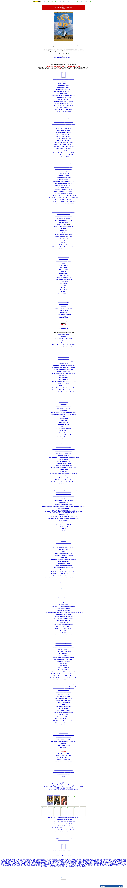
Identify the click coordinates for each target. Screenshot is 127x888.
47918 (58, 661)
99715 (57, 737)
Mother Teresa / (106, 862)
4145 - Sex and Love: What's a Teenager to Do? (63, 634)
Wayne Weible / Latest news (99, 865)
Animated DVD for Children (63, 85)
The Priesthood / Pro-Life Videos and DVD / (58, 863)
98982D (57, 755)
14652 (58, 620)
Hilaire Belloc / (27, 860)
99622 (59, 731)
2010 (60, 622)
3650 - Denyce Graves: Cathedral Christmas (63, 628)
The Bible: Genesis (63, 242)
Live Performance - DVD (63, 328)
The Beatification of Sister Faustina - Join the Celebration (63, 367)
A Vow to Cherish (63, 312)
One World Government (63, 520)
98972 (56, 698)
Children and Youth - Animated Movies (63, 393)
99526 (56, 722)
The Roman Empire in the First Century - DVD (61, 212)
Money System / (99, 862)
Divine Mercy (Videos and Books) (63, 408)
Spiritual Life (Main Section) (63, 561)
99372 (60, 708)
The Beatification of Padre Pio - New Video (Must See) (63, 365)
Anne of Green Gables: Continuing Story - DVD (61, 124)
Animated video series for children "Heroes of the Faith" (63, 346)
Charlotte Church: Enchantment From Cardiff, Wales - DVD (61, 207)
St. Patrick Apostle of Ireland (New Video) (63, 565)
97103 (52, 686)
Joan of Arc (63, 271)
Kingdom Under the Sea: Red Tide (64, 277)
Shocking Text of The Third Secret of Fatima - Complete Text (63, 783)
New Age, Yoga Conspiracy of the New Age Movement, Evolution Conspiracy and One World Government (63, 506)
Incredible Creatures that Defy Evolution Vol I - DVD (61, 201)
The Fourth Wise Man (63, 238)
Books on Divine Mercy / (59, 860)
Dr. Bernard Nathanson (35, 861)
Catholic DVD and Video (63, 81)
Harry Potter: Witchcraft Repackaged (63, 447)
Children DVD (63, 395)
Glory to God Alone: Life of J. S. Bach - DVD (62, 146)
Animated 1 (69, 859)
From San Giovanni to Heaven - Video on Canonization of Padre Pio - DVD (63, 817)
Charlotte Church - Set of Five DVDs (61, 210)
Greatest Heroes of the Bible (63, 257)
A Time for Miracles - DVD (61, 148)
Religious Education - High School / (22, 864)
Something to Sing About (63, 295)
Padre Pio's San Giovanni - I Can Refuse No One (63, 524)
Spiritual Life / (12, 865)
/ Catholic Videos (25, 859)
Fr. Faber (115, 865)
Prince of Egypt (63, 289)
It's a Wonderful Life (63, 259)
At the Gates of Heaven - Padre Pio (63, 355)
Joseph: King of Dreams (63, 273)
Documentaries (63, 410)
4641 (59, 649)
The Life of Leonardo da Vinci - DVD (61, 167)
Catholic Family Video (63, 385)
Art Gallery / (3, 860)
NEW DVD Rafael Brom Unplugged (63, 317)
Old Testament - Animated (63, 514)
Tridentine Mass (63, 569)
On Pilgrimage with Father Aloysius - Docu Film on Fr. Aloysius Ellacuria (63, 518)
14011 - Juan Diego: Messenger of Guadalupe (63, 618)
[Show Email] (119, 886)
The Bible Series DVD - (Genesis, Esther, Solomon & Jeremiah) (63, 246)
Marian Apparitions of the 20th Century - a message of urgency (63, 483)
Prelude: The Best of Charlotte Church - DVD (61, 158)
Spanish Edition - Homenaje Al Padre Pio (63, 553)
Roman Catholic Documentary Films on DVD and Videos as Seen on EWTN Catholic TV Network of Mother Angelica (63, 485)
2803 (55, 624)
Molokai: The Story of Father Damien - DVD (61, 152)
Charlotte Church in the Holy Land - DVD (61, 191)
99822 (52, 741)
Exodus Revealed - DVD (61, 130)
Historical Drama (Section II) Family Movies (63, 453)
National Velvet (63, 283)
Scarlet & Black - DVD (61, 107)
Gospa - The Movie (63, 442)
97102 (52, 683)
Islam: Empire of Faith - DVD (61, 205)
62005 (61, 665)
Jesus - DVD (61, 222)
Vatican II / (64, 865)
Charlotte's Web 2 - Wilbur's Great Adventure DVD (61, 95)
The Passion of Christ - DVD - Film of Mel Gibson (63, 79)
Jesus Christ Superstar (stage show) (63, 261)
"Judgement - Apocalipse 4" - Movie (63, 463)
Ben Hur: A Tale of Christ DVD (61, 185)
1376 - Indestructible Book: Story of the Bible (63, 616)
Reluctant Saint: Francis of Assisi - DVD (62, 154)
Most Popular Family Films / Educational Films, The (63, 496)
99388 (55, 712)
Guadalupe (63, 445)
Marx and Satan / (66, 862)
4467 (56, 645)
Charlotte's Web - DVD (61, 171)
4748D (53, 763)
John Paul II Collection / (13, 862)
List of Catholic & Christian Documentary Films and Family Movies (63, 473)
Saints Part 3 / (74, 864)
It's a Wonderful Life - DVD (61, 160)
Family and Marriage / (69, 861)
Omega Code (63, 285)
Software (63, 551)
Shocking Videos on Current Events (63, 543)
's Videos (63, 416)
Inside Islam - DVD (61, 156)
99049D (58, 774)
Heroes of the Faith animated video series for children (64, 449)
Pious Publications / (46, 863)
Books (52, 860)
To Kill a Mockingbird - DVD (61, 111)
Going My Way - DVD (61, 113)
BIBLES (63, 782)
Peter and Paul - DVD (61, 140)
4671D (57, 765)
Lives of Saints (63, 471)
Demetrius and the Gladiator (63, 252)
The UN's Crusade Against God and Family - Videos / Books (63, 571)
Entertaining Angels (63, 255)
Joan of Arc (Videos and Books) (63, 461)
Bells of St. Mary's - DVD (61, 162)
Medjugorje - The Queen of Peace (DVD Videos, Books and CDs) (63, 490)
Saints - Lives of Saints (63, 549)
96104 (51, 677)
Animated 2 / (74, 859)
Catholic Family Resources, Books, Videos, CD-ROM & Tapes (63, 381)
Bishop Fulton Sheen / (46, 860)
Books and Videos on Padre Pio (63, 784)
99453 (56, 718)
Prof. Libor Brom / (105, 863)
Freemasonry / (85, 861)
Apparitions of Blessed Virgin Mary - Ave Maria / (112, 859)
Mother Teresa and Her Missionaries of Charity (63, 500)
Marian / (45, 862)
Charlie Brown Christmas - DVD (61, 169)
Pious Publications (63, 528)
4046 (60, 632)
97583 (59, 690)
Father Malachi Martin (63, 430)
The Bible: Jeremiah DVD (61, 177)
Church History (99, 860)
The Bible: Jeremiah (63, 244)
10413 (58, 610)
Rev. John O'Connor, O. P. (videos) (63, 428)
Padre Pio (64, 522)
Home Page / (3, 859)
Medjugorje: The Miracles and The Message (63, 487)
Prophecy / (75, 863)
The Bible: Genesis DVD (62, 179)
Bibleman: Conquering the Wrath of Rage (63, 234)
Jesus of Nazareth (63, 267)
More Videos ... (63, 747)
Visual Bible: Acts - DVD (62, 93)
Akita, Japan (63, 340)
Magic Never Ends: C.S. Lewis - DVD (61, 91)
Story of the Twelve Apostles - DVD (62, 142)
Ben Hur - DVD (61, 173)
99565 (54, 726)
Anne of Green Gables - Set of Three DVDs (61, 203)
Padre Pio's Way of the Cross (63, 526)
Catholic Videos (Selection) (63, 383)
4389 (56, 641)
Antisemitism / (64, 859)
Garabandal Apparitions (63, 438)
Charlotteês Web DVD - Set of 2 (61, 199)
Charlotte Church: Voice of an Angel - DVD (61, 181)
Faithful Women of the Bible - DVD (62, 183)
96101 (52, 671)
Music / (110, 862)
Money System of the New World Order (63, 494)
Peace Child (63, 287)
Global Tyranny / (108, 861)
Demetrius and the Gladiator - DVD (62, 103)
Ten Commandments (63, 304)
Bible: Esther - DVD (62, 175)
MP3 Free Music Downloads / (118, 862)
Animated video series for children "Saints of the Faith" (63, 344)
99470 (54, 720)
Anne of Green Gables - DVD (61, 120)
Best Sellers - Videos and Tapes (63, 371)
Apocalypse (63, 228)
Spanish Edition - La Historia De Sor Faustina (63, 555)
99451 (58, 716)
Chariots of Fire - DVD (61, 224)
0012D (54, 772)
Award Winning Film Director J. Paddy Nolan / (85, 865)
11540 (57, 614)
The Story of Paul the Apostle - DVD (61, 144)
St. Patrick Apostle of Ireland (82, 864)
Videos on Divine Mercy (63, 579)
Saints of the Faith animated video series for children (63, 547)
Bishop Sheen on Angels (63, 357)
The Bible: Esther (63, 240)
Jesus (63, 263)
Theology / (33, 865)
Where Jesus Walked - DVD (61, 165)
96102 (52, 673)
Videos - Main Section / (71, 865)
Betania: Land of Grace (63, 375)
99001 (57, 700)
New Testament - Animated (63, 508)
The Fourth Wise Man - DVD (61, 138)
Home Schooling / (4, 862)
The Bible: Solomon (63, 248)
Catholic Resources (18, 859)
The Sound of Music (63, 297)
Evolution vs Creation (63, 418)
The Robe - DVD (61, 117)
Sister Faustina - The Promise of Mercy (64, 545)
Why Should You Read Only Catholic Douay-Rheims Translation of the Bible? (63, 789)
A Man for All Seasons (63, 281)
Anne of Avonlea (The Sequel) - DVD (61, 122)
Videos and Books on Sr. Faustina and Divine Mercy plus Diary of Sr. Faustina (63, 785)
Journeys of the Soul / (27, 862)
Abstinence (63, 336)
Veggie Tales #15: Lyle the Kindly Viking (63, 308)
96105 (53, 679)
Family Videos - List (63, 422)
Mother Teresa (83, 866)
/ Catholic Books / (32, 859)
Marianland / (40, 862)
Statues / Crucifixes (10, 859)
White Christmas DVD (61, 214)
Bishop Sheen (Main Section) (63, 359)
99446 (60, 714)
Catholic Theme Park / (68, 860)
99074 (58, 702)
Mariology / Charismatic (57, 862)
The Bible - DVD (61, 115)
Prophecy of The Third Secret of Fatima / (86, 863)
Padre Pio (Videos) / (30, 863)
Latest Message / (34, 862)
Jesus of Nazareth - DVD (61, 97)
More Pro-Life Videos (63, 534)
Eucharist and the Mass (59, 861)
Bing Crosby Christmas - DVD (62, 132)
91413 (59, 669)
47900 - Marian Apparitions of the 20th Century (63, 659)
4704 (60, 653)
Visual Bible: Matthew (63, 310)
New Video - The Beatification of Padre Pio (63, 504)
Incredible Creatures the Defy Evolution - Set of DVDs (61, 195)
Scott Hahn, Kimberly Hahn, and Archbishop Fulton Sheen (100, 864)
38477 (60, 630)
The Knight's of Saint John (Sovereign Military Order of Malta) (63, 467)
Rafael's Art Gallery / (98, 863)
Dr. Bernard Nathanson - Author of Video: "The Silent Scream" (63, 412)
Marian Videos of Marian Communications (63, 479)
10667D (56, 770)
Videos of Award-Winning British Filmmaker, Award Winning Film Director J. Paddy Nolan (63, 577)
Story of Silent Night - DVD (61, 134)
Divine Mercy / (18, 861)
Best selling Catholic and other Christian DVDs (63, 226)
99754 (58, 739)
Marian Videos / (50, 862)
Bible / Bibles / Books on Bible (36, 860)
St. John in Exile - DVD (61, 218)
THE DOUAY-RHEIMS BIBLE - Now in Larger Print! (63, 788)
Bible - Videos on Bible (63, 377)
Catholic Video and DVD (63, 379)
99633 (60, 733)
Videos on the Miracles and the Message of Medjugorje (63, 575)
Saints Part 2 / (68, 864)
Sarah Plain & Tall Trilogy (63, 293)
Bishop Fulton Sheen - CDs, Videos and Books (63, 787)
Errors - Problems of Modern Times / (48, 861)
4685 (56, 651)
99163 (59, 704)
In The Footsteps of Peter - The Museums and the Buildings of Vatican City (63, 457)
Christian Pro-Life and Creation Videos (63, 397)
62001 (61, 663)
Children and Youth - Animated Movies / (80, 860)
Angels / (59, 859)
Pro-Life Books (70, 863)
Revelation (63, 291)
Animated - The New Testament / (83, 859)
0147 (60, 604)
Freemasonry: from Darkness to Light (63, 434)
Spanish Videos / (6, 865)
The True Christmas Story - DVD (61, 216)
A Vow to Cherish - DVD (61, 187)
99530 (57, 724)
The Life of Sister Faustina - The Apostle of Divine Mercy (63, 475)
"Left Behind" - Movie (63, 469)
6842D (58, 759)
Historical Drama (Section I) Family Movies (63, 451)
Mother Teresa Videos (63, 502)
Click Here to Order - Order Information (62, 57)
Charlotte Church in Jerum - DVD (62, 193)
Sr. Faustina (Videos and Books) (63, 563)
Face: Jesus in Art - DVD (62, 87)
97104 (54, 688)
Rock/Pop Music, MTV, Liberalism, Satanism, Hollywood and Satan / (42, 864)
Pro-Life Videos (63, 532)
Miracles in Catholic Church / (90, 862)
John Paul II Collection (63, 459)
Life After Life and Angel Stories (63, 477)
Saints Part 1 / (62, 864)
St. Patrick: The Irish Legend (63, 302)
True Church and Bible (40, 865)
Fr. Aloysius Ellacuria (63, 432)
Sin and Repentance (109, 865)
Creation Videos (63, 420)
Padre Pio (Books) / (38, 863)
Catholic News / (55, 859)
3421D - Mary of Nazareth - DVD (63, 768)
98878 (58, 696)
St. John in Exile (63, 300)
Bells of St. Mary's (63, 230)
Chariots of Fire (63, 250)
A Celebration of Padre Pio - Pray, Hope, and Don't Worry (63, 391)
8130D (56, 761)
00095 (58, 602)
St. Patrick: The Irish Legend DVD (61, 220)
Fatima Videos (63, 426)
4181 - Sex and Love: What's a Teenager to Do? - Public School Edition (63, 636)
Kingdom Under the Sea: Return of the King (63, 279)
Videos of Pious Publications (64, 745)
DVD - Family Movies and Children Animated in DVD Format (63, 414)
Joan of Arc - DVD (61, 99)
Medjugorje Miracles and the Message (77, 862)
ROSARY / (57, 864)
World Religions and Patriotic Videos (63, 581)
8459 (59, 667)
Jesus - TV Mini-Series (63, 269)
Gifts (94, 861)
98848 (57, 692)
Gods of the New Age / (100, 861)
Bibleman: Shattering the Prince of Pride (63, 236)
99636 (54, 735)
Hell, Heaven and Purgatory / (120, 861)
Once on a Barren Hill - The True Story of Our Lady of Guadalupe (63, 516)
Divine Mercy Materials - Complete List (63, 314)
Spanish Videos (63, 557)
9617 (60, 681)
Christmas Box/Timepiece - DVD (61, 109)
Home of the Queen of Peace (63, 455)
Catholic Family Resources (9, 861)
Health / (112, 861)
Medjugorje (63, 743)
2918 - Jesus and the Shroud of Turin (63, 626)
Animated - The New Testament (63, 348)
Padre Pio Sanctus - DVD (63, 753)
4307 (59, 638)
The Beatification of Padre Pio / (18, 860)
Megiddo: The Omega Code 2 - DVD (61, 105)
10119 (58, 608)
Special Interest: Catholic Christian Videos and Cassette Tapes (63, 559)
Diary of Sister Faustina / (26, 861)
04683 (53, 606)
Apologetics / (123, 859)
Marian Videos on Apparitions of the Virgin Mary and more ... (63, 481)
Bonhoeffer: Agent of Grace (61, 128)
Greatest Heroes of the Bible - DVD (61, 101)
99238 (57, 706)
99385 (58, 710)
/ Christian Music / (48, 859)
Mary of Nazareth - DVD (61, 126)
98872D (58, 757)
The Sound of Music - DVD (61, 89)
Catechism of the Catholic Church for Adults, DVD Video (63, 389)
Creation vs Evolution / (107, 860)
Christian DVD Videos (63, 400)
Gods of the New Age (63, 440)
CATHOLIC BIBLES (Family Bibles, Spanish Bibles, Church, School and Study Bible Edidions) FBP (63, 786)
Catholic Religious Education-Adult (115, 863)
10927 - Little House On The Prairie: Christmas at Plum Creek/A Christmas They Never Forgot (64, 612)
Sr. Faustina (17, 865)
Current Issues (63, 404)
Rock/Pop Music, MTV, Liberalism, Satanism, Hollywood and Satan (63, 539)
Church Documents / (92, 860)
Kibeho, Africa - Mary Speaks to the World (63, 465)
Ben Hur (63, 232)
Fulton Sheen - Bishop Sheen (63, 436)
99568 (51, 728)
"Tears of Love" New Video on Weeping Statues (63, 567)
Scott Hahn (63, 541)
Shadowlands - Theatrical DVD (61, 189)
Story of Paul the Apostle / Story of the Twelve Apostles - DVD (61, 197)
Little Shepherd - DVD (61, 150)
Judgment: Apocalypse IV (63, 275)
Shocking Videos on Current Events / (119, 864)
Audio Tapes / (9, 860)
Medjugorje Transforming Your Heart (63, 492)
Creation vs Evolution (63, 402)
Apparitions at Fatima (63, 352)
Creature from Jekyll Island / (117, 860)
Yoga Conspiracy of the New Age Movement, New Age (63, 584)
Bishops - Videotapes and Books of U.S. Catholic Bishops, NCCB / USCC (63, 361)
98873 (59, 694)
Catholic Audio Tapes (40, 859)
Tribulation (63, 306)
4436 (56, 643)
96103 (54, 675)
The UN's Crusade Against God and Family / (53, 865)
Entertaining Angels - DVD (61, 136)
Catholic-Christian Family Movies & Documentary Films (63, 387)
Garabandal (90, 861)
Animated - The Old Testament (63, 350)
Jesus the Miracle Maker (63, 265)
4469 (54, 647)
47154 (59, 655)
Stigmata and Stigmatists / (26, 865)
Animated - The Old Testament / (96, 859)
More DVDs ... (63, 776)
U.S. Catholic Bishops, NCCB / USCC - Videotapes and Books (63, 573)
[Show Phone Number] (122, 886)
